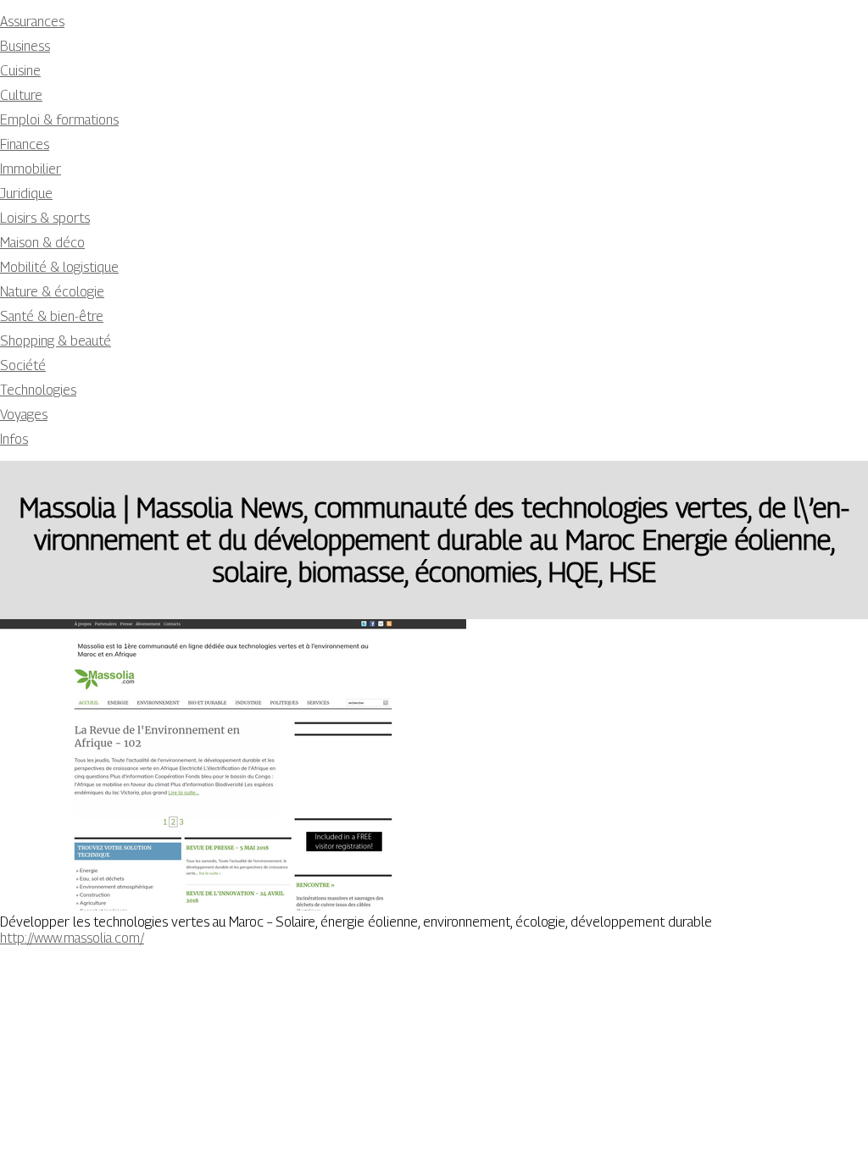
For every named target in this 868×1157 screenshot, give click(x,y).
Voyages (23, 415)
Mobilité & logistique (59, 267)
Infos (14, 439)
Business (25, 46)
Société (23, 365)
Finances (24, 144)
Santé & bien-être (51, 316)
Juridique (26, 193)
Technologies (38, 390)
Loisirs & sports (45, 218)
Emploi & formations (59, 120)
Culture (21, 95)
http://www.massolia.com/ (72, 938)
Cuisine (20, 71)
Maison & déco (42, 243)
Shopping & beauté (55, 341)
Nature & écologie (52, 292)
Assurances (32, 22)
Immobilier (30, 169)
